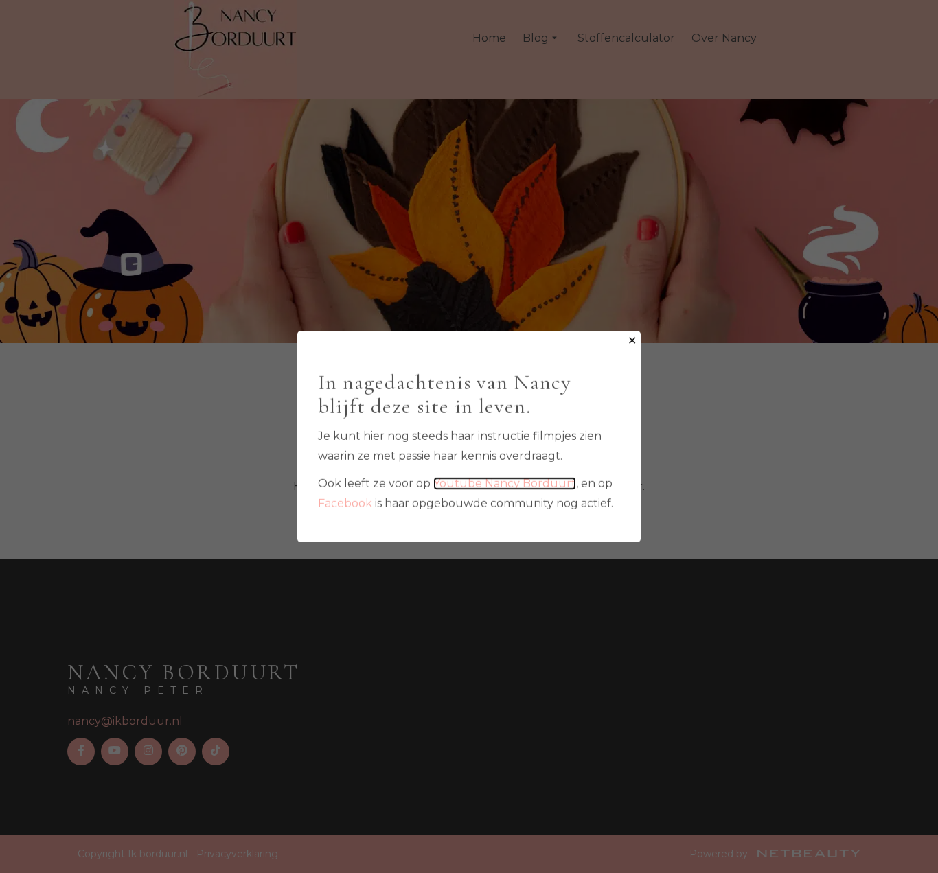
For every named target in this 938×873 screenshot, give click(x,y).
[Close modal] (632, 341)
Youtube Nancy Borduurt (504, 483)
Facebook (345, 503)
